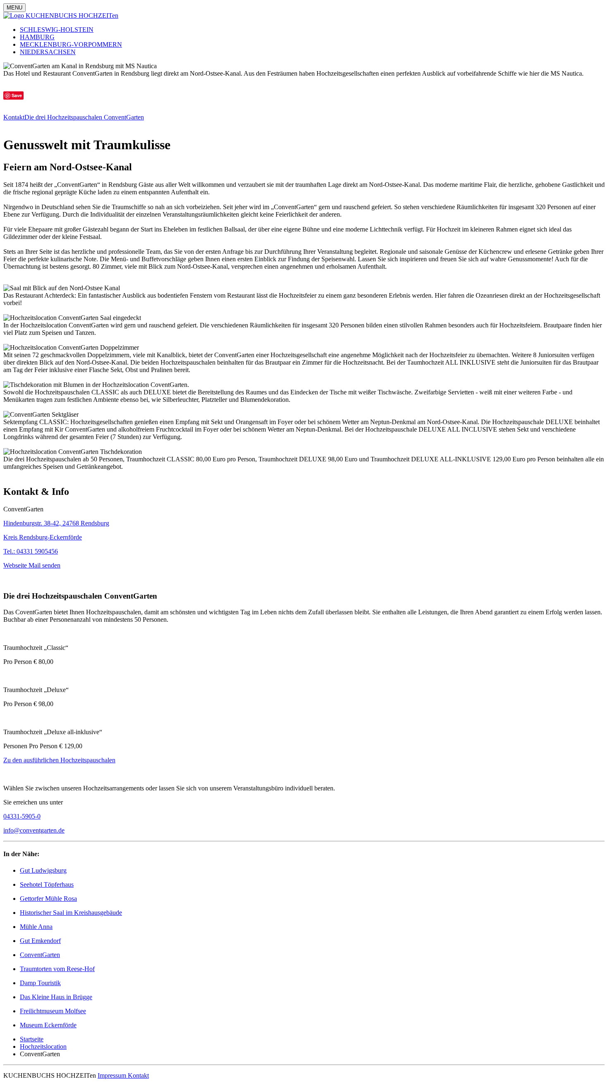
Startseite (31, 1039)
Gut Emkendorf (40, 940)
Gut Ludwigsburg (43, 870)
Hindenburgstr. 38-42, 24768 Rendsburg (56, 523)
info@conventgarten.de (34, 830)
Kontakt (13, 117)
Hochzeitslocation (43, 1046)
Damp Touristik (40, 982)
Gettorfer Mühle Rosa (48, 898)
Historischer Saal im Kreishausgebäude (71, 912)
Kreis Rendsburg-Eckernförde (42, 537)
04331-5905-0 (22, 816)
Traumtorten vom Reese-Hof (57, 968)
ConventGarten (40, 954)
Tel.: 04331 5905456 (30, 551)
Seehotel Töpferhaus (47, 884)
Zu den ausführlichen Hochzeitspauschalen (59, 760)
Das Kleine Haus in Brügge (56, 996)
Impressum (113, 1075)
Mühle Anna (36, 926)
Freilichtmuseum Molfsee (53, 1010)
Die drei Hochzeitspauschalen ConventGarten (84, 117)
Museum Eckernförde (48, 1025)
